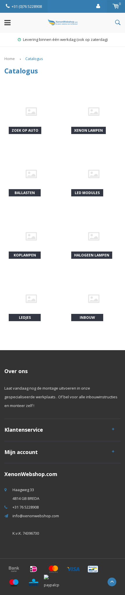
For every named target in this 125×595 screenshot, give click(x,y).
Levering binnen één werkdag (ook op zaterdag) (65, 39)
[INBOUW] (94, 298)
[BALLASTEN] (31, 173)
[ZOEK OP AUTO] (31, 111)
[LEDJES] (31, 298)
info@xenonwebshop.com (35, 515)
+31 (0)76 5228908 (27, 6)
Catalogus (34, 58)
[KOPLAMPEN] (31, 235)
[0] (115, 6)
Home (9, 58)
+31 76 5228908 (25, 507)
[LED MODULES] (94, 173)
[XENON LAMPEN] (94, 111)
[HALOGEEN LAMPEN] (94, 235)
